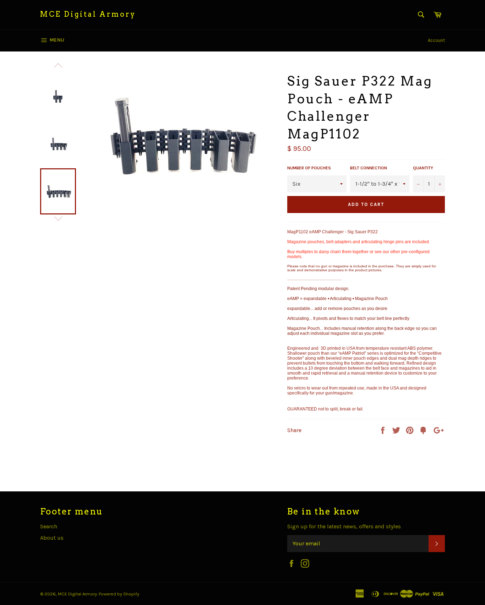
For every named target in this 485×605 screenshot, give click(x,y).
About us (52, 537)
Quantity (423, 167)
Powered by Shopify (119, 593)
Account (436, 40)
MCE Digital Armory (88, 14)
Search (48, 526)
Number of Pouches (309, 167)
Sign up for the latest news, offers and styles (344, 526)
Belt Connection (368, 167)
